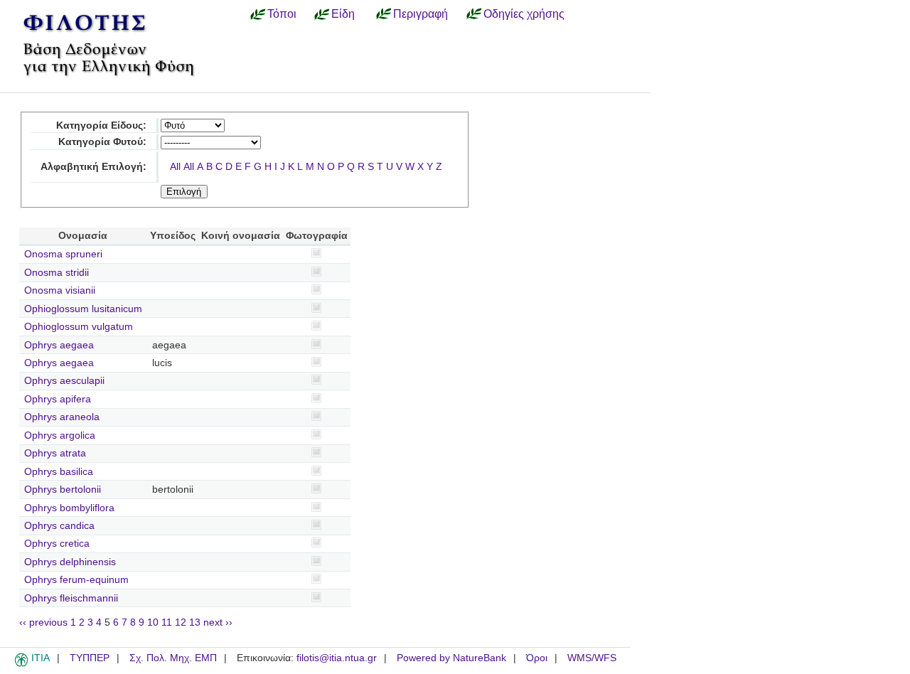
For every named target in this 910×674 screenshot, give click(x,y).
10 (153, 622)
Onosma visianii (59, 290)
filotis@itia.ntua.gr (336, 658)
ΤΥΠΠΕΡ (89, 658)
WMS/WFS (591, 658)
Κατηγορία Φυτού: (102, 142)
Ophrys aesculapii (64, 380)
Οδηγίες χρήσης (523, 13)
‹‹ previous (43, 622)
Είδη (343, 13)
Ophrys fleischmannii (71, 598)
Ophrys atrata (55, 453)
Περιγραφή (420, 13)
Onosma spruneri (63, 254)
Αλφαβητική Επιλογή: (93, 166)
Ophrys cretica (57, 543)
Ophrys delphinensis (70, 562)
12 (180, 622)
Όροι (536, 658)
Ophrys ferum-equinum (76, 579)
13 (194, 622)
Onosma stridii (56, 272)
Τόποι (281, 13)
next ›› (217, 622)
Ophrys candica (59, 525)
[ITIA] (21, 664)
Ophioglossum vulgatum (78, 326)
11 (166, 622)
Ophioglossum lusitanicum (83, 309)
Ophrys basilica (58, 471)
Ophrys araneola (62, 417)
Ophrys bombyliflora (69, 508)
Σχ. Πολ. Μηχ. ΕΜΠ (173, 658)
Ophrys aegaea (59, 345)
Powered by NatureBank (451, 658)
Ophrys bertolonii (62, 489)
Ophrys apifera (57, 399)
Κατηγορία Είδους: (101, 125)
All (175, 166)
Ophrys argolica (59, 435)
